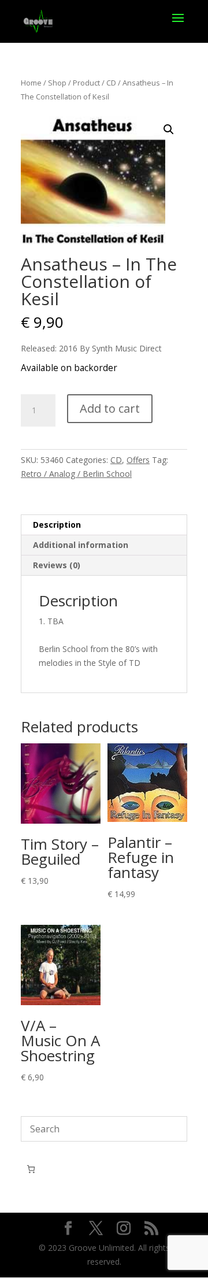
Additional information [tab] (80, 544)
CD (111, 82)
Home (31, 82)
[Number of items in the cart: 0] (31, 1169)
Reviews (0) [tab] (56, 565)
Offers (138, 459)
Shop (57, 82)
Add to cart (110, 408)
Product (86, 82)
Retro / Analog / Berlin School (76, 473)
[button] (168, 129)
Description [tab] (57, 524)
